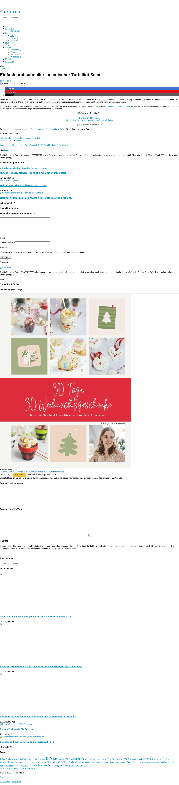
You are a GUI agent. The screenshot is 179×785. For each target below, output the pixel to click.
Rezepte (141, 762)
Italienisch (17, 138)
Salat (7, 68)
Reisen (129, 762)
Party (117, 762)
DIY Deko (58, 758)
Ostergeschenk (104, 762)
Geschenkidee (6, 762)
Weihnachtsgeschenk (56, 765)
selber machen (161, 762)
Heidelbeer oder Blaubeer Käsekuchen (23, 185)
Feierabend (4, 138)
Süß (12, 35)
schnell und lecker (149, 762)
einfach (98, 759)
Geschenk (145, 758)
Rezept (135, 762)
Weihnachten (15, 57)
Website (3, 247)
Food (7, 33)
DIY (7, 43)
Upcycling (24, 766)
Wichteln (84, 766)
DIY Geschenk (74, 758)
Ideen (49, 762)
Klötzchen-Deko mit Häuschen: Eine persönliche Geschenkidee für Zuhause (38, 717)
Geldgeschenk (134, 759)
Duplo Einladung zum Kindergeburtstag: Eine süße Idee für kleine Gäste (35, 616)
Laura (18, 140)
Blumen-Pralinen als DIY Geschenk (17, 729)
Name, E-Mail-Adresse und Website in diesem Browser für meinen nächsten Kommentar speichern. (44, 252)
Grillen (21, 762)
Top (1, 777)
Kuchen (55, 762)
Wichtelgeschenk (75, 766)
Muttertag (80, 762)
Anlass (8, 47)
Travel (7, 45)
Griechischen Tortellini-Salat (118, 106)
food (11, 138)
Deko (36, 759)
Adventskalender (20, 759)
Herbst (26, 762)
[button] (9, 89)
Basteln (31, 759)
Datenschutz (5, 782)
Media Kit (9, 28)
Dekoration (41, 759)
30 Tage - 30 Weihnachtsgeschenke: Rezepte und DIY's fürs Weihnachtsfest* (32, 472)
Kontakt (8, 59)
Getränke (14, 40)
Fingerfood (119, 759)
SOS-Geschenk (6, 766)
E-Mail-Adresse (7, 243)
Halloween (15, 54)
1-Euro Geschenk (6, 759)
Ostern (13, 52)
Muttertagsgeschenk (92, 762)
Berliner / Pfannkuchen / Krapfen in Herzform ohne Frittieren (36, 198)
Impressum (9, 61)
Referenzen (15, 31)
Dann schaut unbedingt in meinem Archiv (48, 129)
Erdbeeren (104, 759)
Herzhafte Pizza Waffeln (58, 145)
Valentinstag (15, 50)
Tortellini (36, 138)
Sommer (28, 138)
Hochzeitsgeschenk (41, 762)
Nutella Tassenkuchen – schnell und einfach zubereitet (33, 172)
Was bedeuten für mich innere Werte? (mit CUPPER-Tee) (24, 145)
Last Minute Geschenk (67, 762)
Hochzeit (31, 762)
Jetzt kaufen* (19, 475)
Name (3, 238)
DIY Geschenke (90, 759)
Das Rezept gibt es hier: (89, 118)
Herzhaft (14, 38)
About (7, 26)
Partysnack (123, 762)
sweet (17, 765)
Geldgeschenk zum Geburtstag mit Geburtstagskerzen (27, 742)
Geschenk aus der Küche (160, 759)
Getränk (16, 762)
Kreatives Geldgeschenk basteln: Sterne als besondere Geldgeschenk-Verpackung (41, 666)
